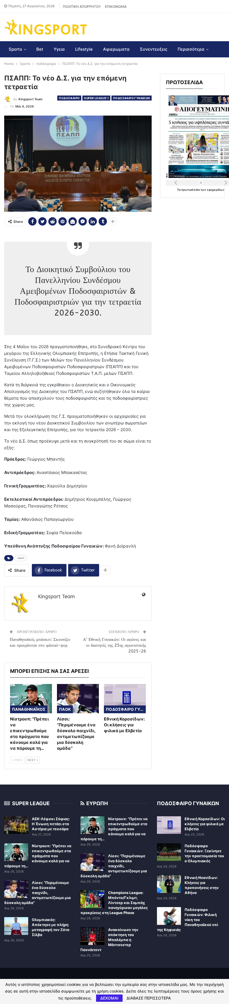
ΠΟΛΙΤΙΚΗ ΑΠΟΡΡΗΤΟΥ (82, 6)
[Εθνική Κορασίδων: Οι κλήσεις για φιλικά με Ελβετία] (125, 698)
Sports (15, 49)
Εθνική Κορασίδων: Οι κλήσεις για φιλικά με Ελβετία (205, 824)
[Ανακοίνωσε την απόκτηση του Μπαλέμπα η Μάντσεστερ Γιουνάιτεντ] (92, 936)
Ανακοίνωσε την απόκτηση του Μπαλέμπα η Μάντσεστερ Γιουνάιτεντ (109, 939)
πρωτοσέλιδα (191, 189)
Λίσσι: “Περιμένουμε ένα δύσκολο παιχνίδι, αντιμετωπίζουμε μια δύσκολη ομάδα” (37, 892)
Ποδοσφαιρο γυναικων (131, 98)
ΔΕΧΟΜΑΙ (109, 998)
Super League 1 (96, 98)
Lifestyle (84, 49)
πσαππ (20, 558)
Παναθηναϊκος (29, 709)
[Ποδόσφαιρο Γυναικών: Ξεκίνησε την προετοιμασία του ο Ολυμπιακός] (169, 852)
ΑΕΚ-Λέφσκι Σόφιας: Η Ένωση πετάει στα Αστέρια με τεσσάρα (51, 824)
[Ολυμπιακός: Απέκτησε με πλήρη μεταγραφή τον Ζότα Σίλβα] (16, 926)
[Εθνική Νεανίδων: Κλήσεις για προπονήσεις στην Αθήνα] (169, 884)
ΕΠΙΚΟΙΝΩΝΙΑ (116, 6)
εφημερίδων (215, 189)
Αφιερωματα (116, 49)
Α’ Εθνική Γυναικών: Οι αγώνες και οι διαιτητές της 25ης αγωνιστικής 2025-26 (114, 645)
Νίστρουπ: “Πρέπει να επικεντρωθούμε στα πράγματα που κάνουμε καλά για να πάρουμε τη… (37, 856)
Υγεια (59, 49)
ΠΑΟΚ (65, 709)
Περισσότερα (191, 49)
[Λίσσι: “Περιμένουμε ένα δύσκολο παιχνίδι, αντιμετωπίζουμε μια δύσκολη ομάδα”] (78, 698)
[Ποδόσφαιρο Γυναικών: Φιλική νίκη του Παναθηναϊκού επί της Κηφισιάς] (169, 916)
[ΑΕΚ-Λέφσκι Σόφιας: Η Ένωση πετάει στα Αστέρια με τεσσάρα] (16, 825)
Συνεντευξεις (153, 49)
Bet (39, 49)
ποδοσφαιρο (69, 98)
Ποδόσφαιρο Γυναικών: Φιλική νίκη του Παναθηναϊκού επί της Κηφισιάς (187, 919)
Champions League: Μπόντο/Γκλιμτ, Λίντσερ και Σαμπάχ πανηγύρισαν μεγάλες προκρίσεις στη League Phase (114, 902)
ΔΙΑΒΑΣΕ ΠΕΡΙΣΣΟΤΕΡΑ (149, 998)
